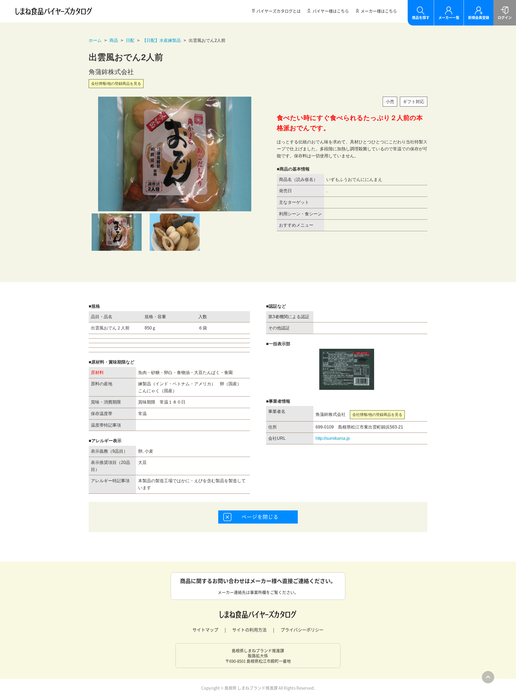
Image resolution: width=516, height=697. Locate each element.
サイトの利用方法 (249, 629)
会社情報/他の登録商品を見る (116, 83)
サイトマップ (205, 629)
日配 (130, 40)
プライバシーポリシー (302, 629)
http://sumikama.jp (333, 438)
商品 (113, 40)
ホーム (95, 40)
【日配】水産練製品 (161, 40)
